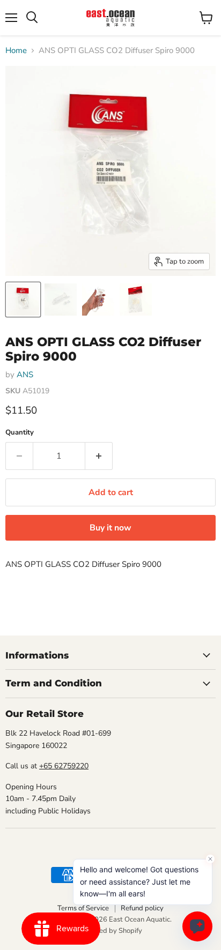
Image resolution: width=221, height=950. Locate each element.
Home (16, 50)
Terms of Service (83, 908)
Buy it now (110, 528)
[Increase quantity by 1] (99, 456)
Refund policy (142, 908)
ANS (25, 374)
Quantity (19, 433)
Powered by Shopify (110, 931)
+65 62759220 (64, 766)
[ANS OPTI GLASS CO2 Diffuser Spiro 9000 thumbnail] (23, 299)
